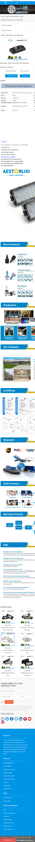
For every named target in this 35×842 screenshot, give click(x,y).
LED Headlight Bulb (8, 763)
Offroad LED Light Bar (9, 776)
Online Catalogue (7, 819)
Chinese (6, 837)
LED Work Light (7, 772)
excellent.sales (7, 719)
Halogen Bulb (6, 785)
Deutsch (12, 837)
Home (2, 16)
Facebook (11, 719)
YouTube (29, 719)
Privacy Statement (8, 829)
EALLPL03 (8, 625)
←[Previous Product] (10, 71)
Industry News (7, 801)
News (5, 793)
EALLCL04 (27, 648)
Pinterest (25, 719)
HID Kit (5, 782)
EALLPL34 (27, 625)
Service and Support (10, 805)
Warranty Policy (7, 826)
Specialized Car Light (17, 16)
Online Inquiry (11, 76)
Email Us (25, 76)
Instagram (2, 722)
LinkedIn (20, 719)
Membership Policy (8, 823)
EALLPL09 (27, 670)
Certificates (6, 816)
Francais (26, 837)
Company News (7, 797)
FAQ (4, 810)
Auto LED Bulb (7, 766)
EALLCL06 (8, 648)
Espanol (19, 837)
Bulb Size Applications (9, 813)
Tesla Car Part (7, 788)
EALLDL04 (8, 670)
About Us (6, 735)
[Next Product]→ (25, 71)
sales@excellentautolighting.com (2, 719)
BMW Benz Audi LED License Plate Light (12, 20)
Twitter (16, 719)
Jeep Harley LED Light (9, 769)
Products (8, 16)
